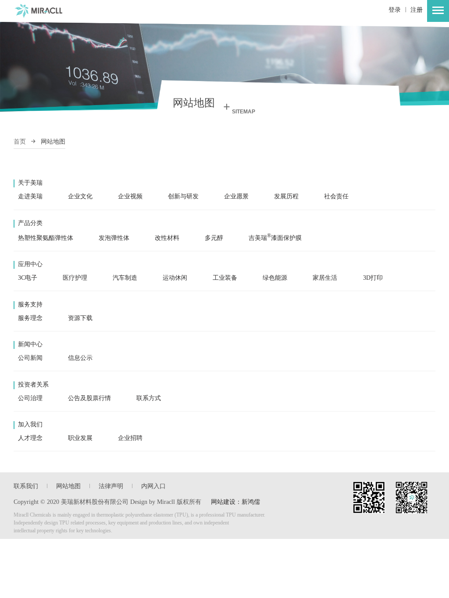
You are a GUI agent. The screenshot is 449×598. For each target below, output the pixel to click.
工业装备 (225, 277)
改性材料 (167, 238)
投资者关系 (33, 384)
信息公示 (80, 358)
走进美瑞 (30, 196)
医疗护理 (75, 277)
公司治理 (30, 398)
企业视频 (130, 196)
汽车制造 (125, 277)
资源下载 (80, 318)
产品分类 (30, 223)
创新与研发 (183, 196)
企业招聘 (130, 438)
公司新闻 (30, 358)
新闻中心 (30, 344)
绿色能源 (275, 277)
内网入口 (153, 486)
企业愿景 (236, 196)
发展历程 (286, 196)
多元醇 (214, 238)
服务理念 (30, 318)
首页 (20, 141)
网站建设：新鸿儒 (235, 502)
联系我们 (26, 486)
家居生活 (325, 277)
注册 (416, 10)
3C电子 (27, 277)
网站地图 (68, 486)
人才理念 (30, 438)
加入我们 (30, 424)
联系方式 (148, 398)
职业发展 (80, 438)
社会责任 (336, 196)
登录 (394, 10)
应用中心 (30, 264)
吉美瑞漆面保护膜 (275, 238)
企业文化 (80, 196)
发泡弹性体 (114, 238)
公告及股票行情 (89, 398)
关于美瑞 (30, 182)
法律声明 (111, 486)
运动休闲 (175, 277)
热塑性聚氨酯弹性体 (45, 238)
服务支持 (30, 304)
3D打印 (373, 277)
